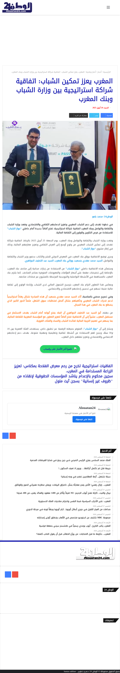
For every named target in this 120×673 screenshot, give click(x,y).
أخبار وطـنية (91, 72)
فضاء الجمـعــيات (108, 663)
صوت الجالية (110, 653)
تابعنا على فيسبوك (84, 419)
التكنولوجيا (110, 648)
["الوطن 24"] (17, 7)
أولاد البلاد (110, 643)
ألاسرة (112, 632)
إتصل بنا (111, 597)
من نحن (112, 602)
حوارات (112, 658)
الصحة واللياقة (108, 637)
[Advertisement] (60, 41)
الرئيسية (107, 72)
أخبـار (100, 72)
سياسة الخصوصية (107, 607)
